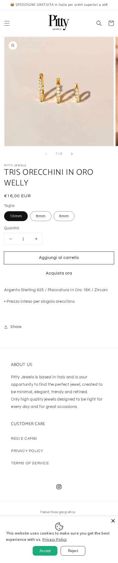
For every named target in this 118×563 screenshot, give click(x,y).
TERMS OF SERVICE (30, 463)
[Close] (113, 521)
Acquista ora (59, 273)
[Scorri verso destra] (72, 154)
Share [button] (16, 327)
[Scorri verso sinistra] (46, 154)
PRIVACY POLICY (27, 451)
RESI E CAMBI (24, 439)
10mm (16, 216)
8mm (41, 216)
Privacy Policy (55, 539)
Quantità (11, 228)
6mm (64, 216)
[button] (7, 23)
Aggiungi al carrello (59, 258)
